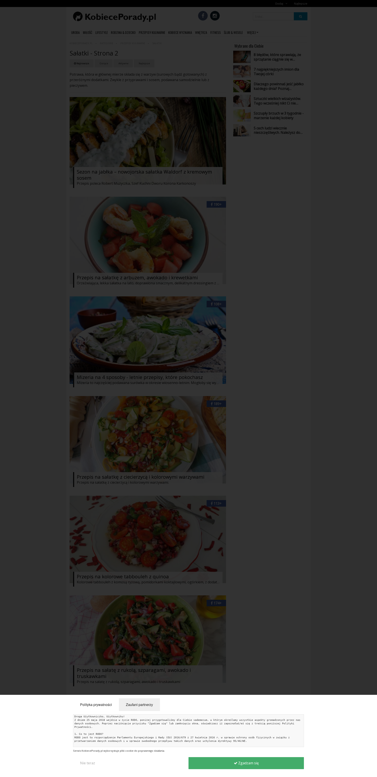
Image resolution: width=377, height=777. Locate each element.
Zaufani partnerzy (139, 704)
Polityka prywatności (96, 704)
